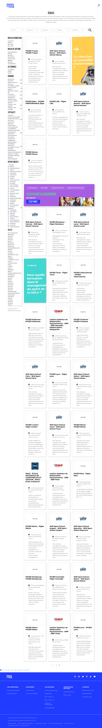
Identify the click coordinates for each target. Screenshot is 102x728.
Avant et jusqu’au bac (51, 690)
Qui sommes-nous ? (88, 690)
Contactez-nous (87, 697)
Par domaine (30, 690)
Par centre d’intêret (32, 693)
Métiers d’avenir (57, 188)
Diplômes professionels (48, 703)
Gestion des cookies (68, 723)
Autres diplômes (50, 708)
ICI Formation (33, 717)
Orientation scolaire (75, 188)
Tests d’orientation (69, 692)
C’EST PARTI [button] (33, 201)
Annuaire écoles (12, 693)
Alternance (32, 188)
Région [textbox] (59, 30)
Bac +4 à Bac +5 (49, 700)
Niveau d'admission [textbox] (31, 30)
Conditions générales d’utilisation (25, 723)
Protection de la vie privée (41, 723)
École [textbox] (14, 30)
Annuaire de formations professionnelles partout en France (22, 720)
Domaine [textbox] (45, 30)
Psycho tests (67, 695)
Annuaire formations (13, 690)
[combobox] (17, 30)
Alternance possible (23, 670)
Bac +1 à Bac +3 (49, 697)
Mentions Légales (12, 723)
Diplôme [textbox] (75, 30)
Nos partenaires (87, 693)
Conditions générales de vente (55, 723)
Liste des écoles (9, 670)
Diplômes (44, 188)
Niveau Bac (48, 693)
